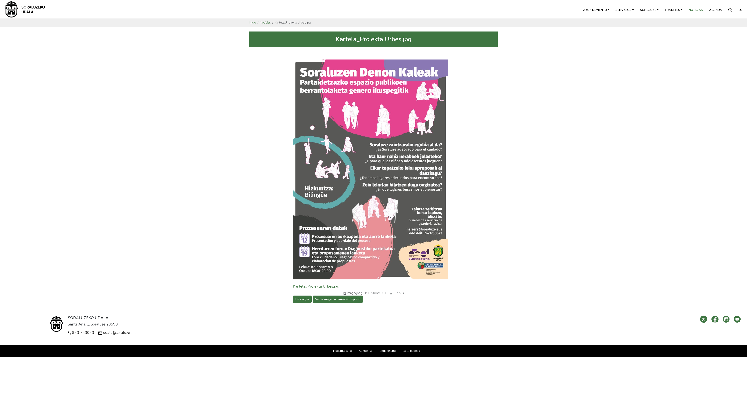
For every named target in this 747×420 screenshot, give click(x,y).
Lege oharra (388, 351)
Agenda (715, 10)
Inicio (252, 22)
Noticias (696, 10)
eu (740, 10)
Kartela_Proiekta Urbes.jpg (316, 286)
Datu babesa (411, 351)
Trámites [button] (672, 10)
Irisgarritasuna (342, 351)
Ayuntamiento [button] (595, 10)
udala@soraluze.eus (119, 332)
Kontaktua (366, 351)
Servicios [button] (623, 10)
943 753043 (83, 332)
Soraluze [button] (648, 10)
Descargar (302, 299)
